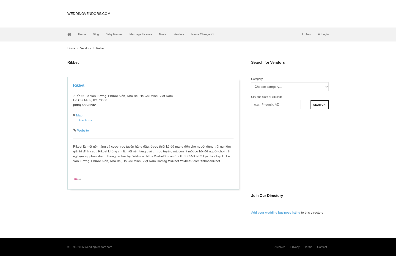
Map (79, 115)
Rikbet (78, 85)
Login (325, 34)
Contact (322, 247)
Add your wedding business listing (275, 212)
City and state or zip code (267, 97)
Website (83, 130)
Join (308, 34)
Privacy (295, 247)
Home (82, 34)
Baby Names (114, 34)
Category (257, 79)
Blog (96, 34)
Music (163, 34)
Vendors (179, 34)
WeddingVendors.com (88, 14)
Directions (84, 120)
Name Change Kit (202, 34)
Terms (308, 247)
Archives (280, 247)
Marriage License (140, 34)
